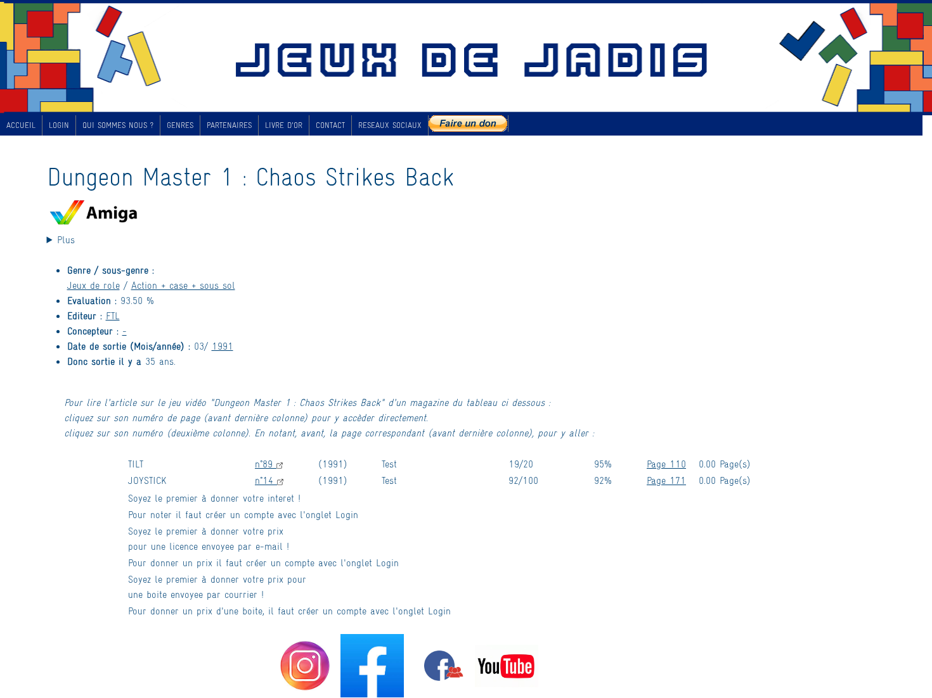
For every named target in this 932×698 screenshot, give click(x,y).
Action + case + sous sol (183, 285)
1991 (222, 345)
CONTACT (330, 125)
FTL (113, 315)
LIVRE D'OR (283, 125)
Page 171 (666, 480)
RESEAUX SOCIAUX (390, 125)
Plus (66, 239)
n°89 (265, 463)
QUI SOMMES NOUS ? (117, 125)
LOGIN (59, 125)
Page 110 (666, 463)
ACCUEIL (21, 125)
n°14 (266, 480)
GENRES (180, 125)
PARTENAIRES (229, 125)
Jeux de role (93, 285)
